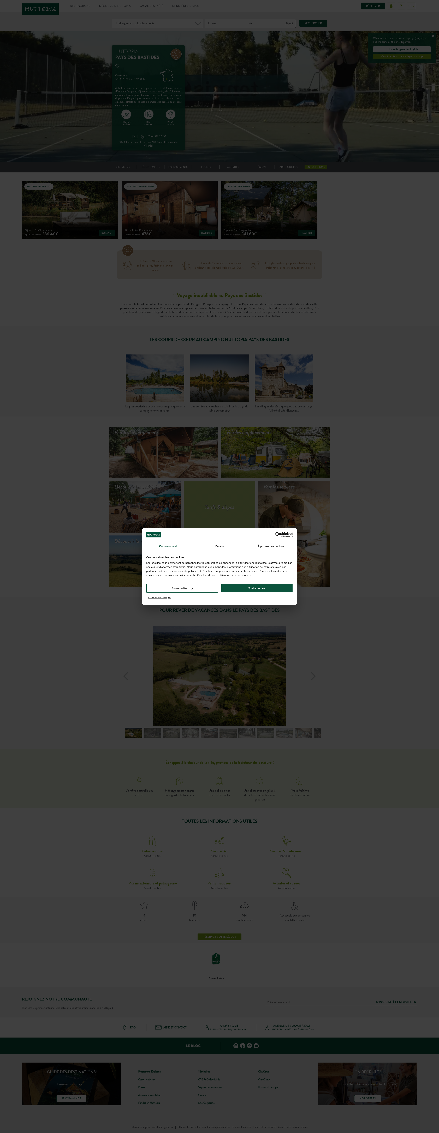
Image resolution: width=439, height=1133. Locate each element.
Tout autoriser (256, 588)
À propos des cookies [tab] (271, 546)
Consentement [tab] (168, 546)
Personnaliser (180, 588)
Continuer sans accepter (159, 597)
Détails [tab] (219, 546)
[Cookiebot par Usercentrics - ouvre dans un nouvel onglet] (278, 534)
